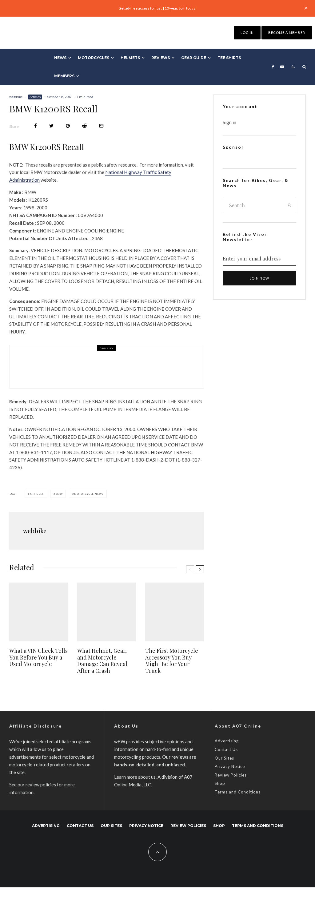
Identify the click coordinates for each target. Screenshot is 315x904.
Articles (35, 97)
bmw (58, 493)
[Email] (101, 125)
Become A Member (286, 32)
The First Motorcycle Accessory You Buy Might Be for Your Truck (171, 661)
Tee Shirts (229, 57)
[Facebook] (273, 67)
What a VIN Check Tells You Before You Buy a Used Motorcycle (120, 370)
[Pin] (68, 125)
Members (64, 76)
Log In (247, 32)
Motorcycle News (88, 493)
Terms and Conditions (238, 791)
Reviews (160, 57)
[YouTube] (282, 67)
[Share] (35, 125)
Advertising (227, 740)
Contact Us (226, 749)
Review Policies (231, 775)
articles (37, 493)
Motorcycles (93, 57)
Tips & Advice (62, 357)
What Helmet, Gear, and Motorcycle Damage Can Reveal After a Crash (102, 661)
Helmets (130, 57)
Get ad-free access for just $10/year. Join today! (157, 8)
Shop (220, 783)
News (60, 57)
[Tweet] (51, 125)
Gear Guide (193, 57)
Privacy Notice (230, 766)
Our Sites (224, 758)
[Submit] (84, 125)
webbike (16, 97)
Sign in (229, 122)
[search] (289, 205)
